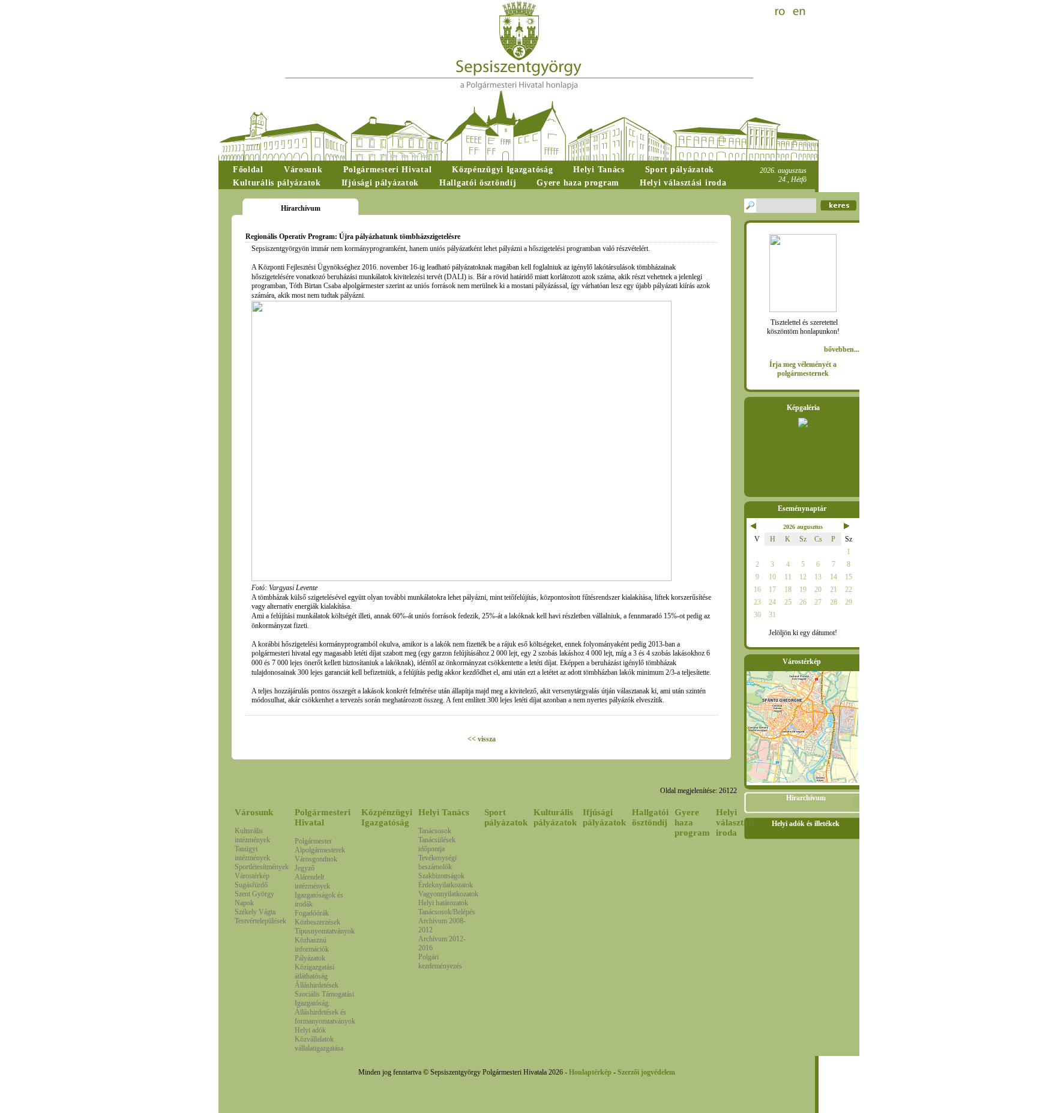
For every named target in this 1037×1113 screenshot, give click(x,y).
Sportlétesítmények (262, 867)
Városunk (254, 812)
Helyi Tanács (443, 812)
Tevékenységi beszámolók (437, 862)
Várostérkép (252, 876)
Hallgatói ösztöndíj (650, 817)
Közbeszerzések (317, 922)
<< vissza (481, 739)
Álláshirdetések (316, 985)
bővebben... (841, 349)
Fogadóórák (312, 913)
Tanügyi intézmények (252, 853)
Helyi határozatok (443, 903)
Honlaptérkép (590, 1072)
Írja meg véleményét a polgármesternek (803, 369)
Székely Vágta (255, 912)
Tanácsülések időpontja (436, 844)
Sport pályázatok (506, 817)
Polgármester (313, 841)
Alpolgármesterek (320, 850)
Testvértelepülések (260, 921)
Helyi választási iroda (735, 822)
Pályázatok (310, 958)
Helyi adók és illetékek (806, 823)
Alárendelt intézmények (312, 881)
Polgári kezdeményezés (440, 961)
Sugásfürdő (251, 885)
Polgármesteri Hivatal (322, 817)
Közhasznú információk (312, 944)
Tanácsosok (434, 831)
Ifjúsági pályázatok (604, 817)
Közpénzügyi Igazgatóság (386, 817)
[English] (799, 12)
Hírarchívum (806, 798)
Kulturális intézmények (252, 835)
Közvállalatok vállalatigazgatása (319, 1043)
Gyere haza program (692, 822)
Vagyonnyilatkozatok (448, 894)
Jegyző (304, 868)
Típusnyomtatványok (325, 931)
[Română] (781, 12)
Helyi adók (310, 1030)
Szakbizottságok (441, 876)
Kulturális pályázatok (555, 817)
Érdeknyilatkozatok (445, 885)
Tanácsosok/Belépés (446, 912)
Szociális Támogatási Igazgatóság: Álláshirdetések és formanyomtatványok (325, 1007)
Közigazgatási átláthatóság (314, 971)
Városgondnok (316, 859)
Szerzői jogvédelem (646, 1072)
